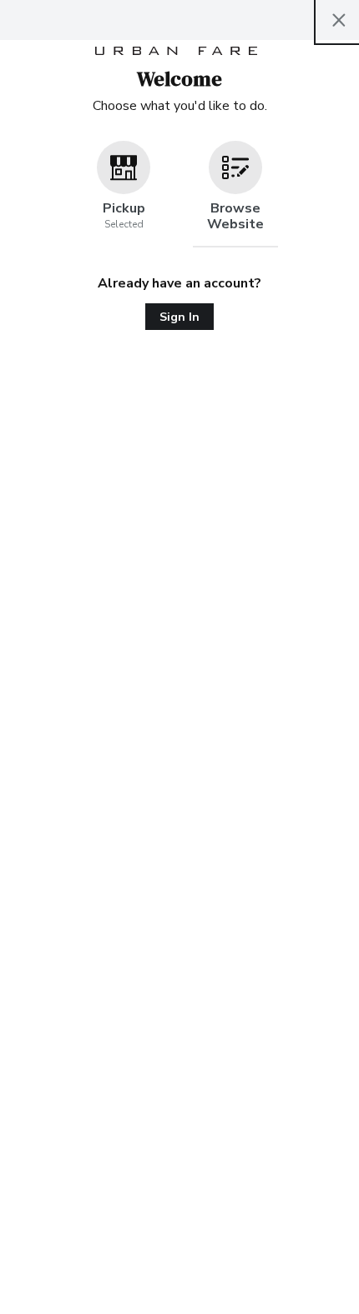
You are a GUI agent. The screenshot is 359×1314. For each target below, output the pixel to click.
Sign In (179, 317)
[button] (124, 194)
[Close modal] (339, 20)
